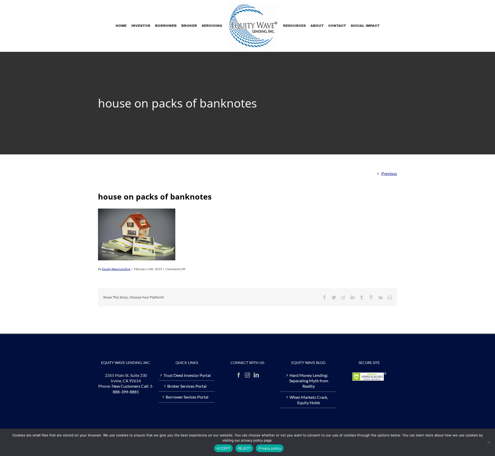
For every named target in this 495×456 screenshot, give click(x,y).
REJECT (244, 448)
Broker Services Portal (187, 386)
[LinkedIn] (256, 375)
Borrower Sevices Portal (187, 396)
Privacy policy (269, 448)
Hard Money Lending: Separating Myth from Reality (308, 381)
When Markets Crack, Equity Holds (309, 400)
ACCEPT (223, 448)
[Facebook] (238, 375)
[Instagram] (247, 375)
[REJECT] (488, 442)
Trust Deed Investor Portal (187, 375)
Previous (389, 173)
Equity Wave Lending (116, 269)
